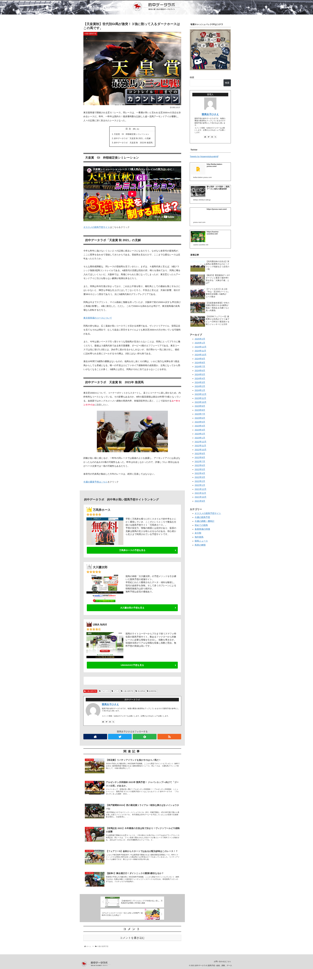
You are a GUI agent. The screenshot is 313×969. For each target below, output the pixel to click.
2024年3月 (200, 382)
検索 (192, 77)
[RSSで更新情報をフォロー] (113, 721)
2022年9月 (200, 453)
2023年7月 (200, 414)
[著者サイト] (103, 721)
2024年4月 (200, 378)
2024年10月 (200, 354)
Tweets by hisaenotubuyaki (203, 156)
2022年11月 (200, 445)
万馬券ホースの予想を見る (132, 550)
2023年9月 (200, 406)
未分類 (198, 533)
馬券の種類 (200, 545)
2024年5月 (200, 374)
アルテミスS (105, 691)
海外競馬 (199, 537)
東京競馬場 (141, 691)
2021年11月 (200, 493)
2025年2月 (200, 339)
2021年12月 (200, 489)
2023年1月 (200, 437)
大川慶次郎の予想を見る (132, 608)
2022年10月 (200, 449)
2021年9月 (200, 501)
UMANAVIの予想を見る (132, 665)
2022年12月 (200, 441)
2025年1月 (200, 343)
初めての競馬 (201, 525)
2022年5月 (200, 469)
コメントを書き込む (132, 937)
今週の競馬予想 (91, 691)
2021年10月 (200, 497)
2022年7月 (200, 461)
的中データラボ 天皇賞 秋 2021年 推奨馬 (133, 142)
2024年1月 (200, 390)
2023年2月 (200, 434)
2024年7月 (200, 366)
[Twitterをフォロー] (106, 721)
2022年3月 (200, 477)
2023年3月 (200, 430)
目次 (129, 129)
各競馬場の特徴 (202, 529)
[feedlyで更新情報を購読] (109, 721)
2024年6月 (200, 370)
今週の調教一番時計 (204, 521)
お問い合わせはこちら (222, 961)
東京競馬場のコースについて (97, 318)
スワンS (116, 691)
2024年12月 (200, 347)
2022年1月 (200, 485)
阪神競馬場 (152, 691)
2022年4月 (200, 473)
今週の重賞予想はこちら (95, 482)
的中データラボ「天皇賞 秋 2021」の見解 (132, 138)
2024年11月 (200, 351)
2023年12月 (200, 394)
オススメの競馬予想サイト (96, 227)
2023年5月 (200, 422)
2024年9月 (200, 358)
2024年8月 (200, 362)
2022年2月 (200, 481)
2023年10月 (200, 402)
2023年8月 (200, 410)
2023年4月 (200, 426)
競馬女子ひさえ (110, 704)
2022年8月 (200, 457)
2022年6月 (200, 465)
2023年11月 (200, 398)
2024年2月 (200, 386)
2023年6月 (200, 418)
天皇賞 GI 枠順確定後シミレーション (131, 134)
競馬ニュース (201, 541)
